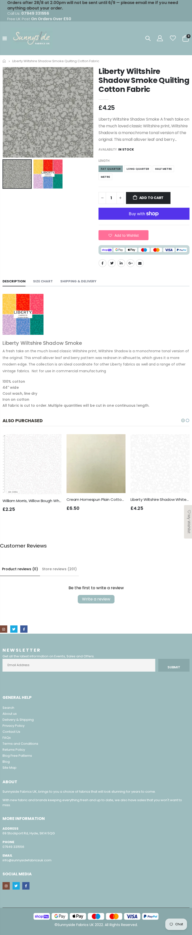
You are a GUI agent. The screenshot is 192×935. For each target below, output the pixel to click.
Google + (130, 263)
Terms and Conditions (20, 743)
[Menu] (4, 38)
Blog (6, 761)
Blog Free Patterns (17, 755)
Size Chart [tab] (43, 281)
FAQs (6, 737)
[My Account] (159, 38)
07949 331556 (13, 846)
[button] (123, 235)
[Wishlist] (173, 38)
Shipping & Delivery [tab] (78, 281)
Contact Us (11, 731)
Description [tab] (14, 281)
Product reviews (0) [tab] (20, 568)
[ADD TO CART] (53, 442)
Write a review (96, 599)
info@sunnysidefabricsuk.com (27, 860)
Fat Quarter (110, 169)
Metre (105, 177)
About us (9, 713)
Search (8, 707)
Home (4, 61)
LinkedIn (121, 263)
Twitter (112, 263)
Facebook (102, 263)
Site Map (9, 767)
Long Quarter (137, 169)
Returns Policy (13, 749)
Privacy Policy (13, 725)
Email (140, 263)
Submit (174, 667)
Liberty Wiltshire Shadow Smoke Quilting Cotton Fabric (144, 80)
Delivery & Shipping (18, 719)
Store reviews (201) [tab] (59, 568)
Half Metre (163, 169)
